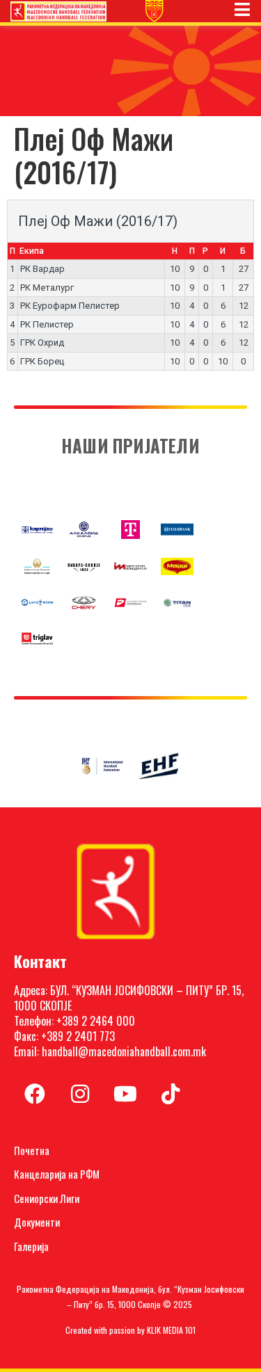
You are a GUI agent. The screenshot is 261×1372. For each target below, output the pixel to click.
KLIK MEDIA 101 (171, 1330)
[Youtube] (125, 1094)
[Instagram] (80, 1094)
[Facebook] (35, 1094)
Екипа (31, 251)
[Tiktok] (170, 1094)
